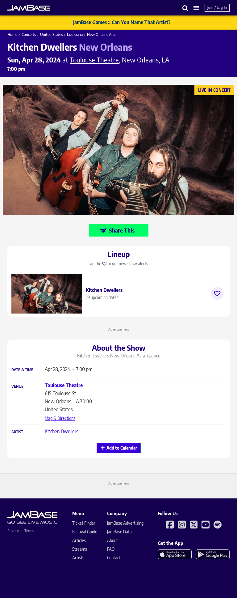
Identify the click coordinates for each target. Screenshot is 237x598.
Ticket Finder (83, 523)
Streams (79, 549)
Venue (17, 386)
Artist (17, 432)
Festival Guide (84, 531)
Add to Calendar (121, 448)
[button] (185, 8)
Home (12, 34)
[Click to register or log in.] (217, 293)
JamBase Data (119, 531)
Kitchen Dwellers (61, 431)
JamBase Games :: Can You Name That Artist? (121, 22)
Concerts (29, 34)
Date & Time (22, 370)
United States (51, 34)
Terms (29, 530)
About (112, 540)
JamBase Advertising (125, 523)
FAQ (110, 549)
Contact (114, 557)
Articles (79, 540)
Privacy (13, 530)
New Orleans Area (101, 34)
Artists (78, 557)
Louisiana (75, 34)
